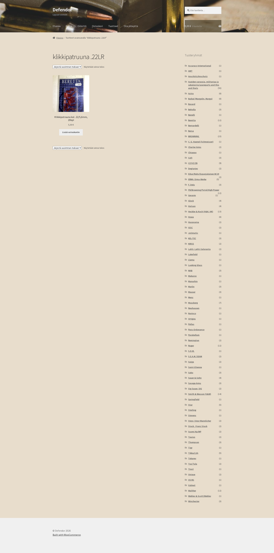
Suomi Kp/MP (194, 431)
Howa (191, 216)
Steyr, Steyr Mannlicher (199, 420)
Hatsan (192, 206)
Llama (191, 259)
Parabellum (193, 335)
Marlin (191, 286)
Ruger (191, 345)
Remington (193, 340)
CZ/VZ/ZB (192, 163)
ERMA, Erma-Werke (197, 179)
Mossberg (193, 302)
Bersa (191, 130)
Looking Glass (195, 265)
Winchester (193, 501)
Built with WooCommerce (67, 534)
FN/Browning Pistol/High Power (203, 190)
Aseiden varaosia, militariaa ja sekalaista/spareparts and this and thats (203, 84)
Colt (190, 157)
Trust (191, 469)
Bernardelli (193, 125)
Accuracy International (199, 65)
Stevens (192, 415)
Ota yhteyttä (131, 26)
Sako (190, 372)
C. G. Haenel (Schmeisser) (200, 141)
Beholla (192, 109)
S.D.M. (191, 351)
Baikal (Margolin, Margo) (200, 98)
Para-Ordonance (196, 329)
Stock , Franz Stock (197, 426)
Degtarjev (193, 168)
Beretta (192, 120)
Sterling (192, 410)
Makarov (192, 276)
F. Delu (191, 184)
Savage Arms (194, 383)
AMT (190, 71)
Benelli (191, 114)
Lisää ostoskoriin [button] (71, 132)
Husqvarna (193, 222)
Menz (190, 297)
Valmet (191, 485)
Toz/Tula (192, 463)
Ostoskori (97, 26)
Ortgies (192, 318)
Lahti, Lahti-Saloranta (199, 249)
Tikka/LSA (193, 453)
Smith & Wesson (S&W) (199, 394)
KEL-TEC (192, 238)
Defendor (62, 10)
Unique (191, 474)
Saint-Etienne (195, 367)
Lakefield (192, 254)
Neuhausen (193, 308)
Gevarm (192, 195)
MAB (190, 270)
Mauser (191, 292)
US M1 (191, 479)
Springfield (193, 399)
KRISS (191, 243)
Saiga (191, 361)
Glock (191, 200)
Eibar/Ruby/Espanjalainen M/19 (203, 173)
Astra (191, 93)
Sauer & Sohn (195, 377)
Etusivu (57, 26)
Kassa (69, 26)
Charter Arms (194, 147)
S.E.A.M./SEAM (195, 356)
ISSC (190, 227)
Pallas (191, 324)
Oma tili (82, 26)
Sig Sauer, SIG (195, 388)
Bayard (191, 104)
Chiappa (192, 152)
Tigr (190, 447)
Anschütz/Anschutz (198, 76)
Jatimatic (193, 233)
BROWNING (193, 136)
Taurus (191, 437)
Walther (192, 490)
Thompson (193, 442)
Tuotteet (113, 26)
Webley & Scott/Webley (199, 496)
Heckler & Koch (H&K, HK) (200, 211)
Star (190, 404)
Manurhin (193, 281)
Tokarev (192, 458)
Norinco (192, 313)
